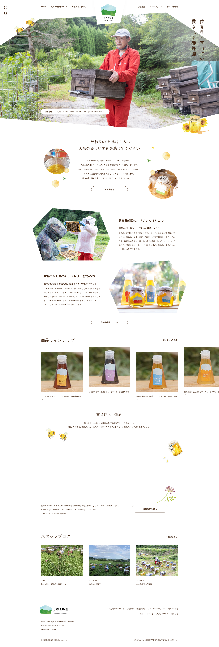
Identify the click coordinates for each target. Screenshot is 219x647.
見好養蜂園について (59, 7)
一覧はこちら (171, 537)
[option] (109, 71)
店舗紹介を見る (150, 509)
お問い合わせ (172, 7)
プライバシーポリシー (156, 609)
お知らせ (174, 614)
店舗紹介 (141, 7)
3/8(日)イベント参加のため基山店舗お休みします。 (74, 112)
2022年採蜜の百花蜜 (144, 584)
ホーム (44, 7)
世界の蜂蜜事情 (95, 584)
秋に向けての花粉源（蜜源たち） (54, 584)
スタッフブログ (156, 7)
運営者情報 (109, 189)
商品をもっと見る (170, 340)
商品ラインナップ (79, 7)
